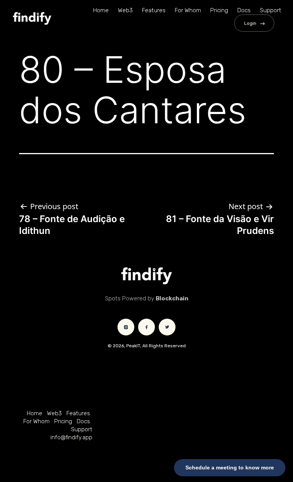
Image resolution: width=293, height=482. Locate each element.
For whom (188, 10)
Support (270, 10)
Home (101, 10)
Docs (244, 10)
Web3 (125, 10)
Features (154, 10)
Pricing (219, 10)
